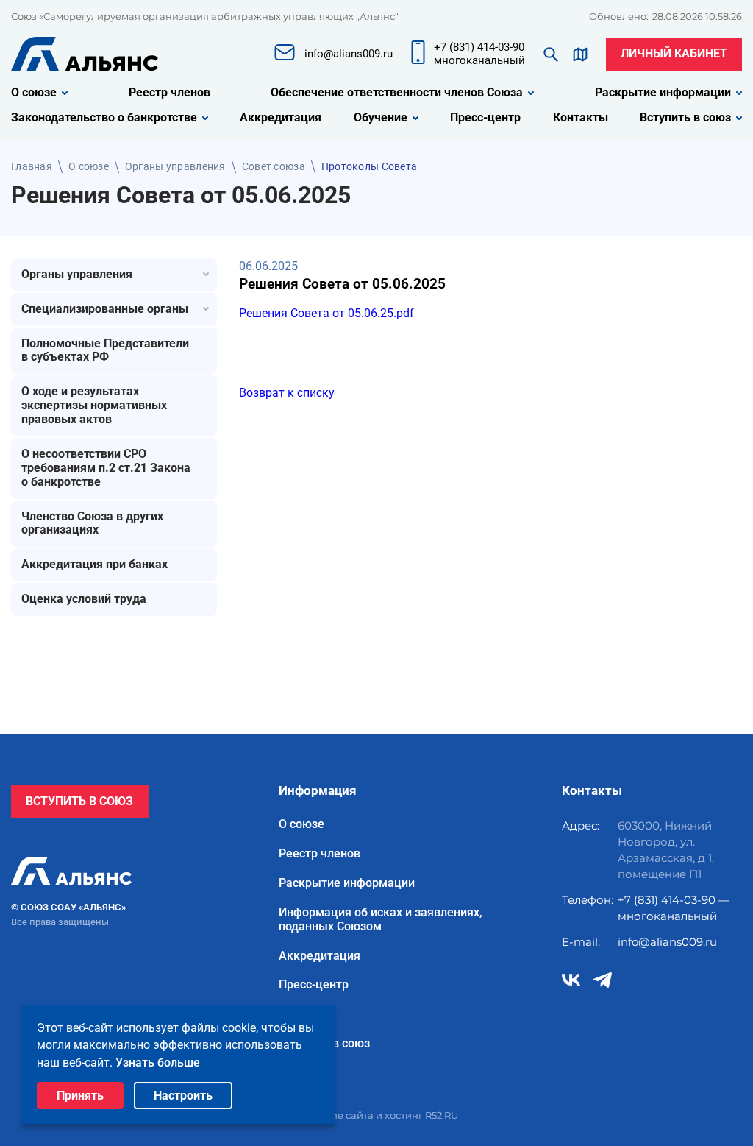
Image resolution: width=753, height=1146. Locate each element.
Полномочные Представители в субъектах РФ (105, 350)
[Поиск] (550, 54)
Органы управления (175, 166)
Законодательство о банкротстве (104, 117)
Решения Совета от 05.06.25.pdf (326, 313)
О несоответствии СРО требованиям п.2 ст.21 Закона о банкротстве (105, 468)
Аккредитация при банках (94, 564)
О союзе (34, 92)
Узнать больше (157, 1062)
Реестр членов (169, 92)
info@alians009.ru (667, 942)
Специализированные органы (104, 309)
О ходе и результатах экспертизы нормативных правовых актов (94, 405)
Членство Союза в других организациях (92, 523)
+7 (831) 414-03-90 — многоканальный (673, 908)
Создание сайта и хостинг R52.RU (376, 1115)
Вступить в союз (685, 117)
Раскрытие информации (663, 92)
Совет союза (273, 166)
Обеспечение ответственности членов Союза (397, 92)
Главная (31, 166)
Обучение (380, 117)
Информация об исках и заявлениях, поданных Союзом (380, 919)
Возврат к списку (287, 393)
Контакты (580, 117)
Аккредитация (280, 117)
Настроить (183, 1096)
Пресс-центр (485, 117)
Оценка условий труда (83, 599)
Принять (80, 1096)
